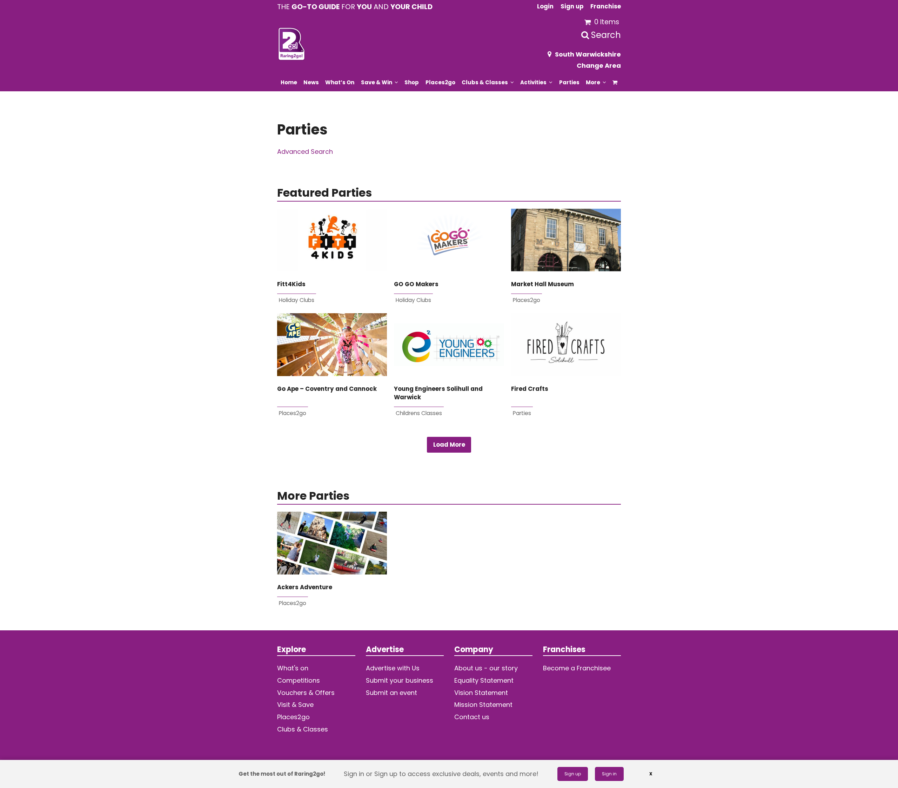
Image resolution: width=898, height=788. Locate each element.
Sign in (609, 774)
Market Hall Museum (542, 284)
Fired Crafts (529, 389)
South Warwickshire (588, 54)
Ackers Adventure (304, 587)
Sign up (572, 774)
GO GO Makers (416, 284)
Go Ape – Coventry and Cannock (327, 389)
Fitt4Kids (291, 284)
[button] (615, 82)
